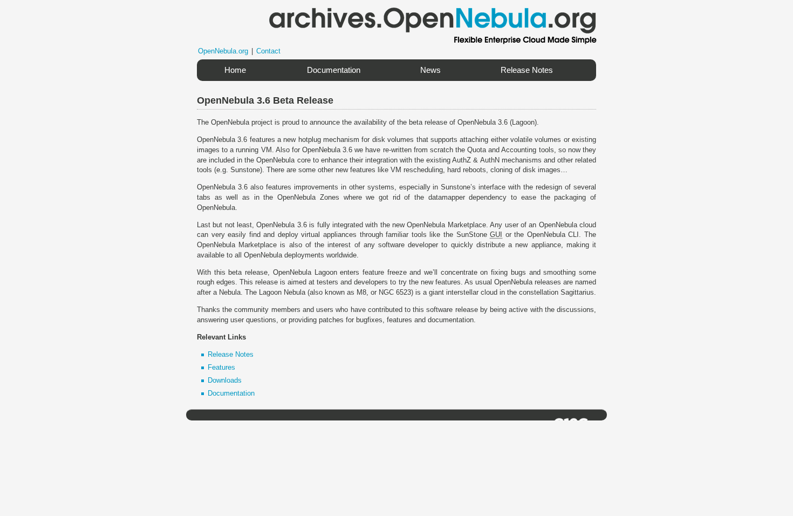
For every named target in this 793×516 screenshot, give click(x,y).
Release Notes (527, 70)
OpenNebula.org (223, 51)
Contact (268, 51)
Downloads (225, 380)
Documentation (333, 70)
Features (221, 367)
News (430, 70)
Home (235, 70)
